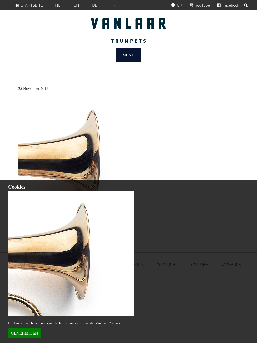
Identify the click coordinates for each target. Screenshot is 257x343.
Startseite (32, 5)
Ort (179, 5)
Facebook (231, 5)
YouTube (202, 5)
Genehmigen (24, 333)
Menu (128, 55)
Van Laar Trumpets (128, 30)
